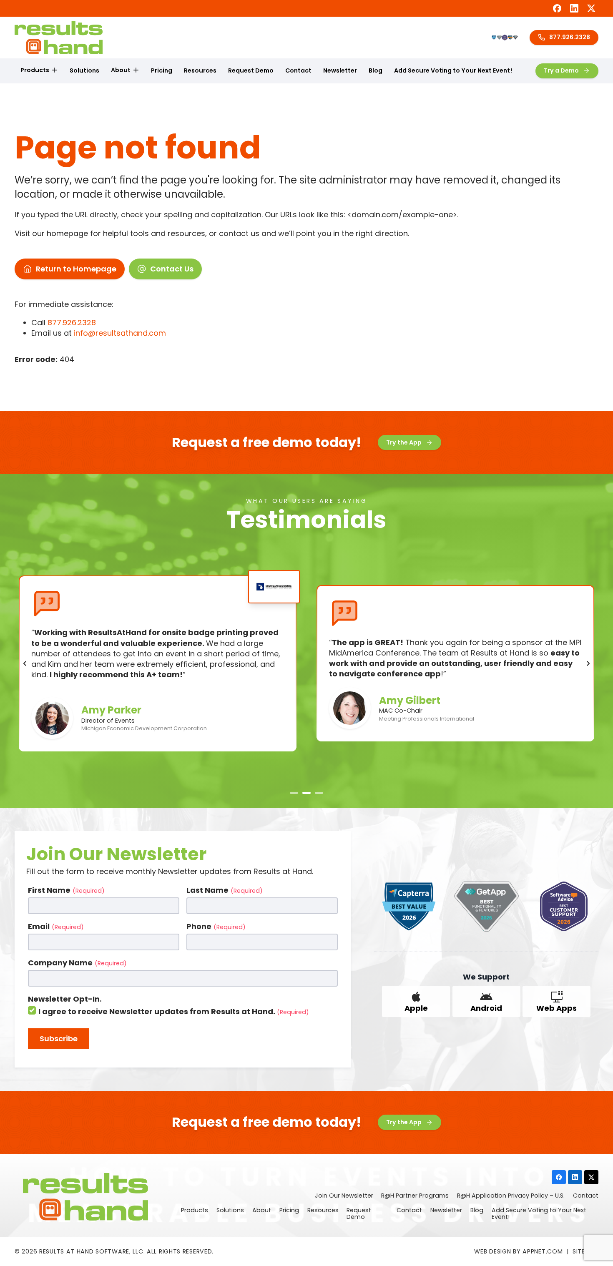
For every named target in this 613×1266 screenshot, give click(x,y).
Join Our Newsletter (344, 1196)
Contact (298, 70)
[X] (591, 8)
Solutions (84, 70)
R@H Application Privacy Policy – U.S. (511, 1196)
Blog (375, 70)
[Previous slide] (25, 663)
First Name (66, 890)
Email (56, 926)
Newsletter (340, 70)
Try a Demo (561, 70)
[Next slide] (588, 663)
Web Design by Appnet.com (518, 1251)
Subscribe (59, 1038)
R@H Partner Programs (415, 1196)
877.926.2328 (569, 37)
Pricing (161, 70)
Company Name (77, 962)
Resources (200, 70)
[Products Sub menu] (54, 70)
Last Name (224, 890)
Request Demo (251, 70)
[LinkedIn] (574, 8)
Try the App (404, 442)
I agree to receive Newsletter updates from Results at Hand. (173, 1011)
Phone (216, 926)
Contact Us (171, 269)
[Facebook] (557, 8)
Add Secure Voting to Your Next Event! (453, 70)
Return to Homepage (76, 269)
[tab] (294, 793)
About (121, 70)
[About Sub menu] (136, 70)
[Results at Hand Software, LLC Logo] (59, 37)
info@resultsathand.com (120, 333)
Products (34, 70)
